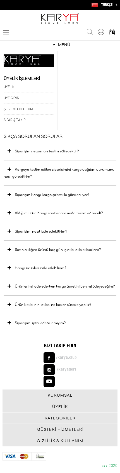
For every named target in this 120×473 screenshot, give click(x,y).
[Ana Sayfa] (60, 18)
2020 (109, 466)
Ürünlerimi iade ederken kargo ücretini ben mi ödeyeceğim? (65, 286)
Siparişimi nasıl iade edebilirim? (41, 231)
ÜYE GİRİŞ (11, 97)
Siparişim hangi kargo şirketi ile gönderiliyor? (52, 194)
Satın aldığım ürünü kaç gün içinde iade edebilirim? (58, 249)
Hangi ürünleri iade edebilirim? (40, 268)
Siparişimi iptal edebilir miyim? (40, 323)
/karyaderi (66, 370)
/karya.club (66, 358)
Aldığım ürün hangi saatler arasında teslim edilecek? (59, 213)
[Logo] (29, 60)
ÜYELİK (9, 86)
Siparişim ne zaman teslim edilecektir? (47, 151)
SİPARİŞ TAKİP (14, 119)
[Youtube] (60, 381)
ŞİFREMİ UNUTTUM (18, 109)
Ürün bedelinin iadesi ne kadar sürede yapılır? (53, 304)
